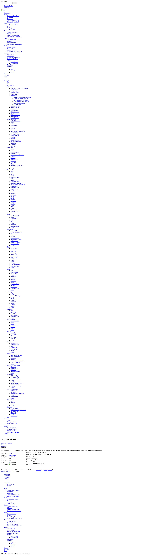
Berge (12, 171)
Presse (12, 69)
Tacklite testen (14, 110)
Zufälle (12, 350)
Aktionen (9, 86)
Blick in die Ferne (15, 337)
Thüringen (13, 143)
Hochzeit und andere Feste (17, 155)
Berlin (12, 124)
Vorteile (6, 433)
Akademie (6, 75)
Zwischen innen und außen (21, 100)
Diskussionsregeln (12, 423)
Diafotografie (14, 325)
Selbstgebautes (14, 411)
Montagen (13, 367)
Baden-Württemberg (16, 121)
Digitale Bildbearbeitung (13, 365)
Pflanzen (13, 402)
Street (8, 341)
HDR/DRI (13, 370)
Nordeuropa (14, 248)
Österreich (13, 144)
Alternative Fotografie (13, 389)
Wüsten (12, 175)
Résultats (9, 33)
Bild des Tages (11, 85)
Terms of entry (11, 29)
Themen (9, 420)
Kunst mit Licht (15, 377)
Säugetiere (13, 195)
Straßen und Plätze (15, 242)
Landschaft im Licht (16, 183)
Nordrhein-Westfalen (16, 134)
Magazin (6, 53)
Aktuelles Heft (11, 54)
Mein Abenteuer (15, 112)
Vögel (12, 198)
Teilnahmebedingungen (13, 20)
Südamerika (14, 257)
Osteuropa (13, 250)
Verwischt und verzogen (17, 383)
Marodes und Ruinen (16, 239)
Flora (8, 214)
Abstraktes (10, 374)
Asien (12, 260)
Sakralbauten (14, 230)
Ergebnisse (10, 17)
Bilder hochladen (8, 6)
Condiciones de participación (14, 51)
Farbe (12, 322)
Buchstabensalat (15, 92)
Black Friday (14, 94)
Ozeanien (13, 263)
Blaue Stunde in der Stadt (17, 361)
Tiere (8, 192)
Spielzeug (13, 301)
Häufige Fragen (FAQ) (13, 22)
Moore (12, 180)
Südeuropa (13, 251)
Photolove (13, 109)
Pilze (12, 221)
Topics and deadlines (12, 25)
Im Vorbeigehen (15, 344)
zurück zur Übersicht (6, 443)
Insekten (13, 193)
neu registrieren (48, 470)
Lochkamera (14, 390)
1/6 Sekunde (14, 91)
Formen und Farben (16, 379)
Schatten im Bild (18, 104)
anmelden (38, 470)
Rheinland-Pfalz (15, 135)
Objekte (13, 313)
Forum (5, 419)
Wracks (12, 404)
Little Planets (14, 338)
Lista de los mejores (12, 50)
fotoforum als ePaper (12, 59)
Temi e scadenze (11, 39)
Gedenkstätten (14, 241)
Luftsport (13, 279)
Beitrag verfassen (11, 421)
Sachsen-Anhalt (15, 140)
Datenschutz (7, 475)
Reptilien (13, 199)
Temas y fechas (11, 47)
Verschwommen (15, 381)
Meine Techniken (15, 371)
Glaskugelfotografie (16, 386)
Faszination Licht (15, 113)
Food (12, 310)
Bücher (6, 73)
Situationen (13, 346)
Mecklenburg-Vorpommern (18, 131)
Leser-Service (14, 62)
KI (8, 417)
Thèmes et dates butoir (13, 32)
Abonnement (10, 56)
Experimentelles (15, 167)
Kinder (12, 150)
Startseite (3, 471)
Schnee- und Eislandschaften (18, 184)
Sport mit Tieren (15, 284)
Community (7, 13)
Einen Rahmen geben (19, 103)
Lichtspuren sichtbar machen (21, 101)
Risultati (9, 41)
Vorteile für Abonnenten (13, 57)
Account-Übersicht (12, 429)
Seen (12, 172)
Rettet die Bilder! (15, 321)
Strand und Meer (15, 177)
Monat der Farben (15, 107)
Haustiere (13, 202)
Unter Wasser (10, 399)
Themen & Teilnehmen (13, 16)
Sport (8, 269)
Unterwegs (13, 158)
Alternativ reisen (15, 266)
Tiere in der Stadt (15, 210)
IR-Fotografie (14, 396)
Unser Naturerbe (11, 119)
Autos (12, 294)
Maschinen (13, 298)
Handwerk (13, 162)
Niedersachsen (14, 132)
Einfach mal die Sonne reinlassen (22, 97)
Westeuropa (14, 252)
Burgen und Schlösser (16, 232)
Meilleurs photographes (13, 35)
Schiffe (12, 297)
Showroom (10, 83)
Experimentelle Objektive (17, 393)
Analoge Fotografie (12, 319)
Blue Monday (14, 89)
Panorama (9, 331)
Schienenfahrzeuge (15, 295)
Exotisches (13, 224)
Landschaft (10, 169)
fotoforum (9, 66)
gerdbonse (3, 446)
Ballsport (13, 270)
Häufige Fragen (11, 430)
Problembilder (14, 368)
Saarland (13, 137)
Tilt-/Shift (13, 392)
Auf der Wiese (14, 218)
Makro (12, 207)
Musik (12, 164)
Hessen (12, 129)
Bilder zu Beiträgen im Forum (18, 410)
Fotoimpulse (14, 95)
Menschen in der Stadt (16, 355)
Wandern (13, 282)
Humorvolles (14, 347)
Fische (12, 196)
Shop (5, 76)
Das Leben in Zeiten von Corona (19, 88)
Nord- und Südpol (15, 264)
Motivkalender (14, 116)
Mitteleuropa (14, 254)
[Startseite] (3, 10)
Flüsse (12, 174)
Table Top (13, 312)
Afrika (12, 258)
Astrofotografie (14, 189)
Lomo (12, 324)
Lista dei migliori (11, 42)
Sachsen (13, 138)
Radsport (13, 275)
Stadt (12, 233)
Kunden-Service (11, 427)
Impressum (7, 474)
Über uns (13, 68)
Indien (12, 261)
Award (5, 14)
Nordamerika (14, 255)
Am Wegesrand (15, 215)
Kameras (13, 304)
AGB (12, 72)
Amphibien (13, 201)
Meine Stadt (14, 358)
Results (9, 26)
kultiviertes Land (15, 181)
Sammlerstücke (14, 315)
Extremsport (14, 287)
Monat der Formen (15, 106)
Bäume (12, 217)
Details (12, 205)
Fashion (13, 153)
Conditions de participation (14, 36)
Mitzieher (13, 285)
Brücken (13, 236)
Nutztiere (13, 204)
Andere (12, 168)
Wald (12, 178)
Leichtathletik (14, 272)
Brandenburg (14, 125)
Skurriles (13, 306)
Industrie (13, 235)
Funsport (13, 278)
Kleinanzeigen (14, 63)
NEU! (8, 82)
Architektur (10, 229)
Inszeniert (13, 161)
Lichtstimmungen (15, 356)
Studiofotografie (15, 152)
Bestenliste (10, 19)
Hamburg (13, 128)
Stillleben (9, 309)
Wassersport (14, 273)
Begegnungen (14, 159)
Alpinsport (13, 281)
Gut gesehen (14, 349)
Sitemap (6, 478)
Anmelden (6, 7)
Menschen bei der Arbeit (17, 165)
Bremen (13, 126)
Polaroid (13, 327)
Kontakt (13, 70)
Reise (8, 247)
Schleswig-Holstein (16, 141)
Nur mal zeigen (15, 408)
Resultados (10, 48)
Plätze (12, 336)
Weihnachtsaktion (15, 115)
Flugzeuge (13, 293)
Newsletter (10, 65)
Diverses (9, 407)
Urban (9, 353)
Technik (9, 291)
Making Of (13, 413)
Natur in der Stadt (15, 362)
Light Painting (14, 376)
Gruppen (13, 156)
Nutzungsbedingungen (13, 432)
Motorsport (13, 276)
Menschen (10, 147)
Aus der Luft (14, 186)
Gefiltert (13, 395)
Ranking (9, 27)
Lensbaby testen (15, 118)
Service (9, 60)
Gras (12, 220)
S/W (12, 328)
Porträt (12, 149)
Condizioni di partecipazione (14, 44)
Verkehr (13, 359)
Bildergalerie (7, 81)
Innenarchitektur (15, 238)
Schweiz (13, 146)
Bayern (12, 122)
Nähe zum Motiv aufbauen (21, 98)
